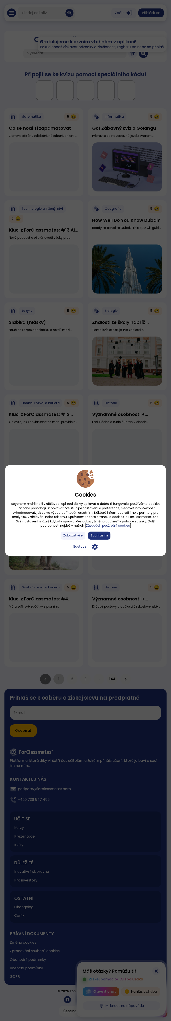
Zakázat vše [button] (73, 535)
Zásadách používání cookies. (108, 525)
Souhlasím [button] (99, 535)
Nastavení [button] (81, 546)
